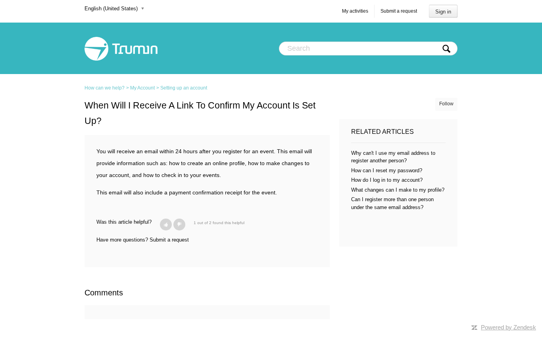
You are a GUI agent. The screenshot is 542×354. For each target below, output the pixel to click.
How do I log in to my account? (387, 180)
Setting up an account (183, 88)
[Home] (121, 48)
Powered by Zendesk (508, 327)
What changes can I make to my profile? (397, 190)
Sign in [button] (443, 12)
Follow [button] (446, 104)
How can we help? (105, 88)
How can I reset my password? (386, 170)
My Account (142, 88)
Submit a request (399, 11)
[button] (166, 224)
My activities (355, 11)
